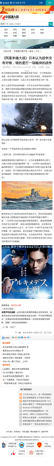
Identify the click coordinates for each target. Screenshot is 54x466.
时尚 (15, 33)
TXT (38, 432)
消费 (15, 36)
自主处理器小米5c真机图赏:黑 (16, 347)
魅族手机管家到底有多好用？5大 (37, 401)
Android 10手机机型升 (32, 407)
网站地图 (33, 432)
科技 (42, 30)
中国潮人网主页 (20, 51)
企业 (33, 33)
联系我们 (17, 432)
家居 (24, 33)
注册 (41, 3)
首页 (6, 30)
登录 (50, 3)
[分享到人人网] (21, 337)
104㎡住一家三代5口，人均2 (15, 361)
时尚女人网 (16, 305)
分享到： (8, 338)
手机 (23, 3)
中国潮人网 (21, 437)
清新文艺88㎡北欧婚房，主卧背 (16, 358)
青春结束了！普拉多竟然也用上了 (37, 424)
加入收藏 (16, 3)
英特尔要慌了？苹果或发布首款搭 (37, 404)
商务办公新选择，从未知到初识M (37, 417)
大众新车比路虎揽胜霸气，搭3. (16, 376)
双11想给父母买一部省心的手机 (16, 354)
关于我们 (9, 432)
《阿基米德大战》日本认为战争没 (17, 383)
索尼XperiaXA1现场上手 (13, 351)
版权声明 (44, 432)
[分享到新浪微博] (15, 337)
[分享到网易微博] (24, 337)
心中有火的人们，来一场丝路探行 (37, 394)
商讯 (6, 36)
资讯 (15, 30)
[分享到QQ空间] (12, 337)
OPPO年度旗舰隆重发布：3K (35, 411)
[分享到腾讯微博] (18, 337)
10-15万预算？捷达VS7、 (14, 372)
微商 (24, 36)
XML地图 (25, 432)
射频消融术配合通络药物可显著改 (37, 421)
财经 (24, 30)
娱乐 (33, 30)
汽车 (6, 33)
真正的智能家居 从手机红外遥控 (37, 398)
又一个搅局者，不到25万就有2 (16, 380)
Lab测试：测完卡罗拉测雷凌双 (16, 369)
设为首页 (6, 3)
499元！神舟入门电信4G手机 (35, 414)
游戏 (42, 33)
